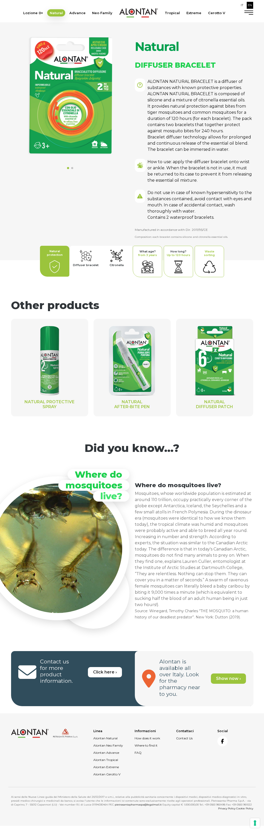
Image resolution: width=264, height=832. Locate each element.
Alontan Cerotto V (106, 774)
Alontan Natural (105, 738)
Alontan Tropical (105, 760)
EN (250, 5)
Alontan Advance (106, 753)
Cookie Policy (244, 808)
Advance (77, 13)
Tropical (172, 13)
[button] (68, 168)
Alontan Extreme (106, 767)
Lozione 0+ (33, 13)
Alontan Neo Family (108, 745)
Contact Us (184, 738)
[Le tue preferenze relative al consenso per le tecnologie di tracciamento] (255, 823)
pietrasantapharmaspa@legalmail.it (138, 804)
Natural (56, 13)
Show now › (228, 678)
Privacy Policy (226, 808)
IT (242, 5)
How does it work (147, 738)
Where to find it (146, 745)
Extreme (193, 13)
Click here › (105, 672)
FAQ (138, 753)
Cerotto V (216, 13)
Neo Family (102, 13)
